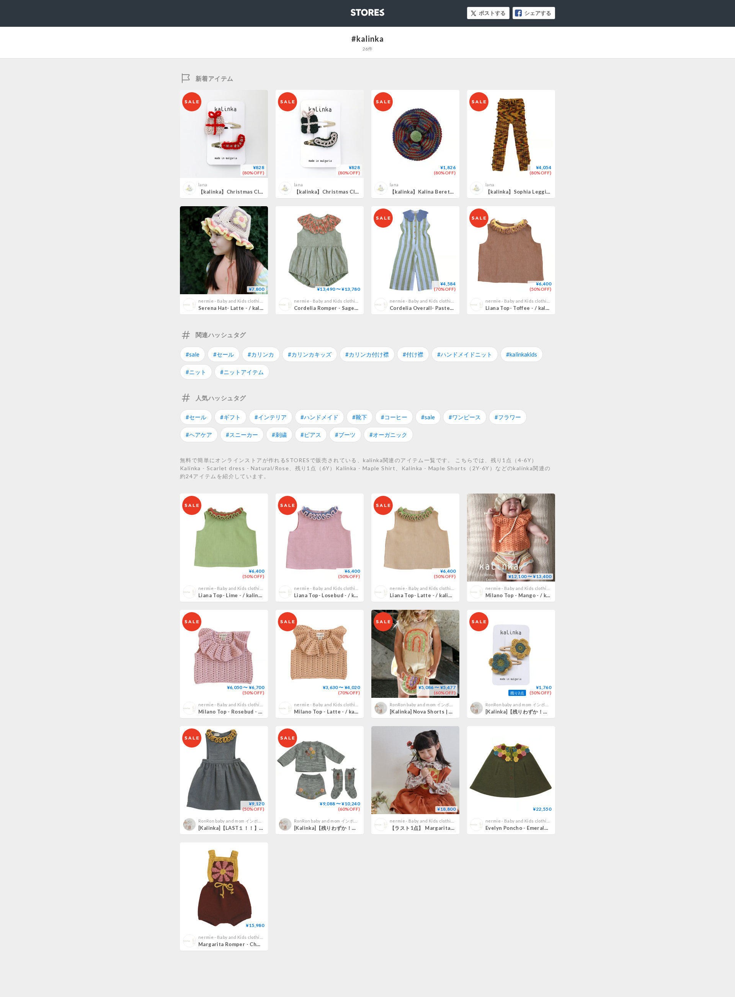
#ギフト (230, 417)
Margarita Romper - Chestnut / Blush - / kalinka (258, 944)
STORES (355, 10)
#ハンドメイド (319, 417)
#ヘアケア (199, 434)
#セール (223, 354)
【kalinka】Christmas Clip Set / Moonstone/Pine (355, 192)
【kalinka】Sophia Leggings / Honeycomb (537, 192)
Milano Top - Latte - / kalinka (330, 712)
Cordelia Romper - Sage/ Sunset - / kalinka (348, 308)
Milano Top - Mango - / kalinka (523, 595)
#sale (192, 354)
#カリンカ (261, 354)
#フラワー (508, 417)
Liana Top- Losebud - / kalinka (331, 595)
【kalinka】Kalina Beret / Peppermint (437, 192)
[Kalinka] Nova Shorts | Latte (426, 712)
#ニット (196, 371)
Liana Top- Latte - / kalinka (423, 595)
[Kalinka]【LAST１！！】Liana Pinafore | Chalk (256, 828)
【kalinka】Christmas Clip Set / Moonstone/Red (259, 192)
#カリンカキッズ (310, 354)
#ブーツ (345, 434)
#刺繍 (279, 434)
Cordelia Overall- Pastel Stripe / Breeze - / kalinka (454, 308)
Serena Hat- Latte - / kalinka (234, 308)
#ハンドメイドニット (464, 354)
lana (202, 184)
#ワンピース (465, 417)
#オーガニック (388, 434)
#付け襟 (413, 354)
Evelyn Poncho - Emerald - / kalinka (529, 828)
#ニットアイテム (242, 371)
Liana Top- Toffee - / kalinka (520, 308)
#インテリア (271, 417)
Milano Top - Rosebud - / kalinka (238, 712)
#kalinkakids (521, 354)
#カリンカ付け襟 (367, 354)
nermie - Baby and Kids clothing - (232, 300)
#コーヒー (394, 417)
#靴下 (359, 417)
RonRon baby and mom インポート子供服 (430, 704)
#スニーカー (242, 434)
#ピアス (311, 434)
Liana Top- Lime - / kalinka (231, 595)
